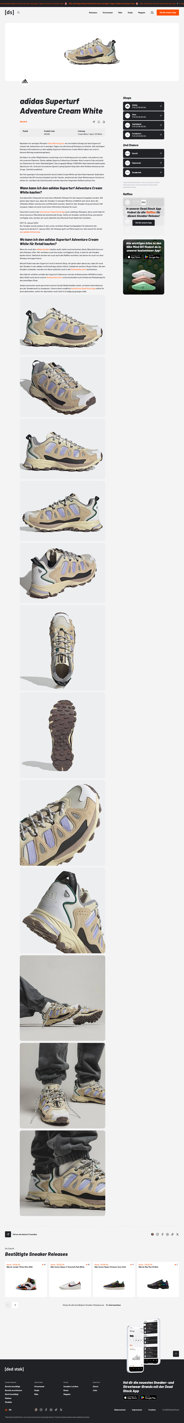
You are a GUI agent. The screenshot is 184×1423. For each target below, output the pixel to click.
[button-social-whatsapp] (167, 1234)
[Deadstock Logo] (9, 12)
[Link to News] (18, 12)
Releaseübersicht (78, 269)
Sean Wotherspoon (56, 143)
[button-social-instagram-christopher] (152, 1234)
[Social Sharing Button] (8, 1234)
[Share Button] (93, 121)
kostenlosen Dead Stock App (52, 212)
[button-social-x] (177, 1234)
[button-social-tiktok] (172, 1234)
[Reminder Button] (98, 121)
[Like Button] (103, 121)
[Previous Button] (8, 1305)
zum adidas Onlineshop (30, 232)
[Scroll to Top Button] (176, 1354)
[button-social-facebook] (162, 1234)
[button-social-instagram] (157, 1234)
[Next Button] (15, 1305)
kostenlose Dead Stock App (83, 288)
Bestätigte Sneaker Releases (36, 1254)
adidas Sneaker (43, 249)
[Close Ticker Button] (177, 3)
